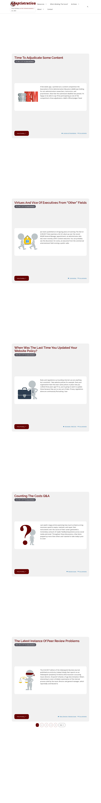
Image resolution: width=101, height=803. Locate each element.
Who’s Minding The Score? (59, 4)
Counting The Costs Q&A (32, 496)
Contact (50, 9)
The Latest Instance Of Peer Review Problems (46, 641)
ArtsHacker (67, 426)
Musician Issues (72, 571)
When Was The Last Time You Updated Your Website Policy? (45, 349)
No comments (83, 133)
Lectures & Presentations (69, 133)
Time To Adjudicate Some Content (38, 57)
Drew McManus (30, 61)
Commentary (73, 278)
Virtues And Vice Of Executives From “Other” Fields (50, 202)
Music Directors (64, 716)
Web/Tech (73, 426)
